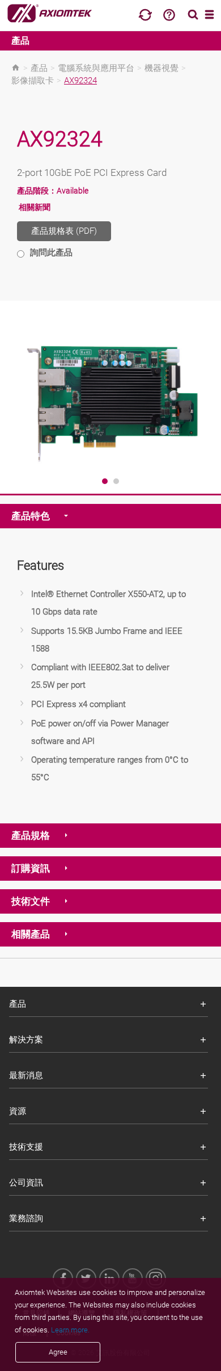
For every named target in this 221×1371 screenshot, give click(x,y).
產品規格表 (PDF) (64, 231)
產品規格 (30, 835)
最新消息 (26, 1075)
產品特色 (30, 516)
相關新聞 (34, 207)
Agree (58, 1352)
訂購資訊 (30, 868)
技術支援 (26, 1147)
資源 (17, 1111)
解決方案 (26, 1039)
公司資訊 (26, 1182)
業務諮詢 (26, 1218)
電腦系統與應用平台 (96, 68)
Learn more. (70, 1330)
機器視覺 (161, 68)
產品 (20, 40)
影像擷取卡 (32, 80)
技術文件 (30, 901)
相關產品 (30, 934)
